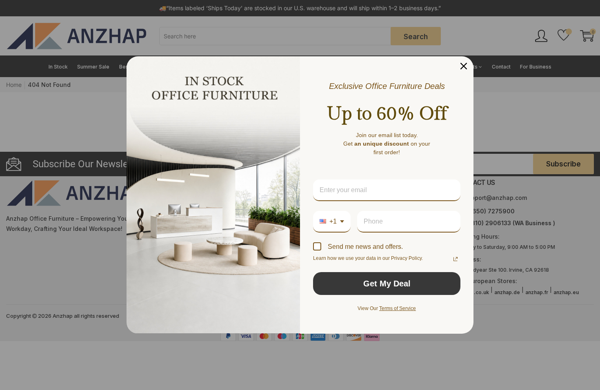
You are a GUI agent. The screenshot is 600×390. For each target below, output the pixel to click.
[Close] (463, 66)
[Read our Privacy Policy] (455, 259)
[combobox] (332, 222)
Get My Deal (387, 283)
